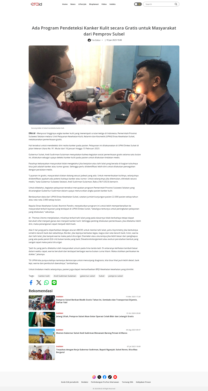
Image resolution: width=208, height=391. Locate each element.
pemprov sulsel (115, 276)
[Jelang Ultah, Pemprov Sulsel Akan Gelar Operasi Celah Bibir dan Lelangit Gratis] (42, 319)
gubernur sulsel (87, 276)
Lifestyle (82, 4)
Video (104, 4)
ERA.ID (100, 389)
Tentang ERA (127, 382)
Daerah (59, 296)
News (72, 4)
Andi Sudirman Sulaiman (65, 276)
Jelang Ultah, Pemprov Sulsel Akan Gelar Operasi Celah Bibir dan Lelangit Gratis (95, 316)
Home (65, 4)
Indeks (113, 4)
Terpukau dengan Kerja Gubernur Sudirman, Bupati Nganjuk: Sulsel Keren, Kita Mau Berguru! (96, 351)
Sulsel (101, 276)
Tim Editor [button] (96, 40)
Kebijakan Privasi (143, 382)
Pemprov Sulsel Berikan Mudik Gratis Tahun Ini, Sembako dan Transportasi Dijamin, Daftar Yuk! (96, 301)
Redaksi (84, 382)
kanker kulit (44, 276)
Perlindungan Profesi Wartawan (105, 382)
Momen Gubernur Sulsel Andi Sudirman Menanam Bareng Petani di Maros (91, 333)
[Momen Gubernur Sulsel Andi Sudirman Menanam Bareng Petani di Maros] (42, 336)
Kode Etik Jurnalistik (69, 382)
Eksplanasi (94, 4)
